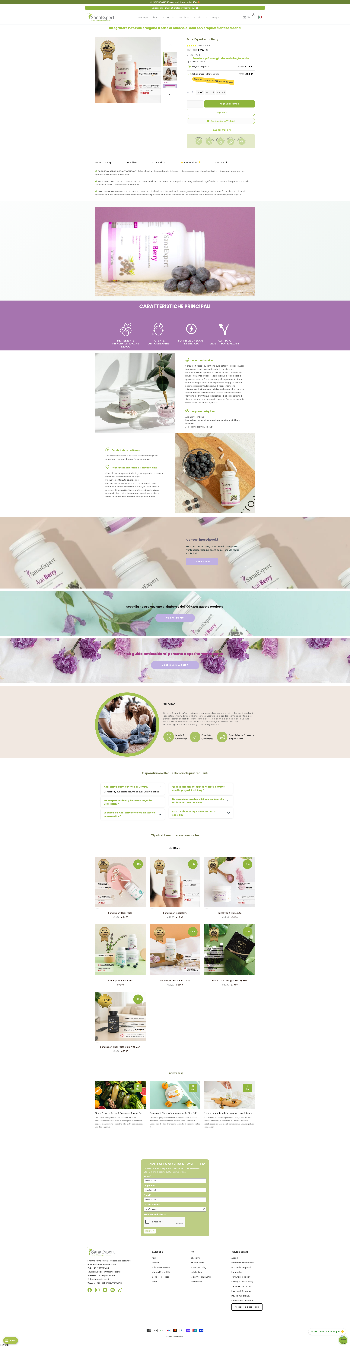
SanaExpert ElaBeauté (230, 913)
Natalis (184, 17)
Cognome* (149, 1185)
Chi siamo (195, 1258)
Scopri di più (120, 1095)
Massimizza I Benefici (201, 1277)
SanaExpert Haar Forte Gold (175, 980)
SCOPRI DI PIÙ (175, 617)
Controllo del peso (160, 1277)
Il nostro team (197, 1262)
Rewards (5, 1344)
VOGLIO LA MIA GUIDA (175, 665)
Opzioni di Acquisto (196, 61)
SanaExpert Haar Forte (120, 913)
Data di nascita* (152, 1204)
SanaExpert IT (178, 1337)
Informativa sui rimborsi (242, 1262)
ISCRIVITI (150, 1231)
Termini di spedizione (241, 1277)
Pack (154, 1258)
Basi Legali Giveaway (241, 1291)
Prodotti (168, 17)
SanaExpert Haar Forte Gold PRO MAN (120, 1047)
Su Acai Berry (103, 162)
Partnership (236, 1272)
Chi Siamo (200, 17)
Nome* (147, 1176)
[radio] (189, 66)
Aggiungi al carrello (229, 103)
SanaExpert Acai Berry (175, 913)
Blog (215, 17)
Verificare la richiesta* (155, 1214)
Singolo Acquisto (200, 66)
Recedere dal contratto (247, 1307)
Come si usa (159, 162)
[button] (170, 94)
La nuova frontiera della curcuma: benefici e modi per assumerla (229, 1113)
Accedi (234, 1258)
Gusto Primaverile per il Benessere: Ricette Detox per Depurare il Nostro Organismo (120, 1113)
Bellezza (175, 848)
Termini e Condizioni (241, 1286)
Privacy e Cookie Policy (242, 1281)
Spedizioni (220, 162)
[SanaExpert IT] (101, 17)
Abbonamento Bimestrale (212, 78)
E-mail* (147, 1195)
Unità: (190, 92)
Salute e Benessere (161, 1267)
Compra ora (221, 112)
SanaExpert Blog (198, 1267)
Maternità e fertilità (161, 1272)
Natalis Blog (196, 1272)
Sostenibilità (196, 1281)
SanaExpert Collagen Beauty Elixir (229, 980)
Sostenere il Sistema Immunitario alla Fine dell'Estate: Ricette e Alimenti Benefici (175, 1113)
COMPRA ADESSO (202, 561)
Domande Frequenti (241, 1267)
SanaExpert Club (147, 17)
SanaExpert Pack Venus (120, 980)
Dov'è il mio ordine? (240, 1295)
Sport (154, 1281)
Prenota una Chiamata (242, 1300)
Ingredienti (132, 162)
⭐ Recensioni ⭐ (191, 162)
